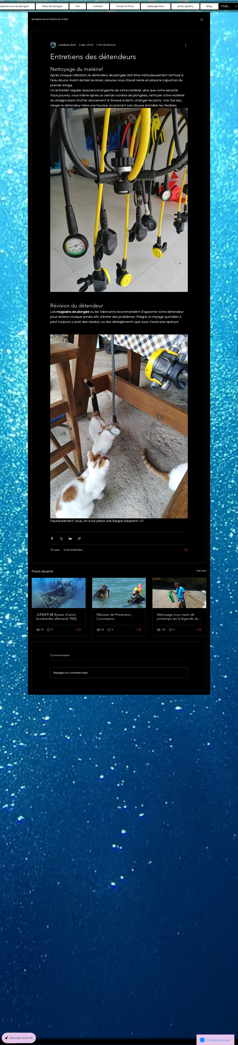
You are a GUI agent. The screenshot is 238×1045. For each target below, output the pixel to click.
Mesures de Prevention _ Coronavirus (115, 617)
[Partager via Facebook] (52, 538)
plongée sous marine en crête (50, 19)
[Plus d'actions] (185, 45)
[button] (201, 19)
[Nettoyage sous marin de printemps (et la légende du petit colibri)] (179, 593)
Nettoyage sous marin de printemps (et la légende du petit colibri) (177, 617)
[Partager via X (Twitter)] (61, 538)
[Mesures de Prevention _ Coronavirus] (119, 593)
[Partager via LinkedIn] (70, 538)
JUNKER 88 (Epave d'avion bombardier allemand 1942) (56, 617)
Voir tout (201, 570)
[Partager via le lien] (79, 538)
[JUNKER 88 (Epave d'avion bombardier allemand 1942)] (59, 593)
